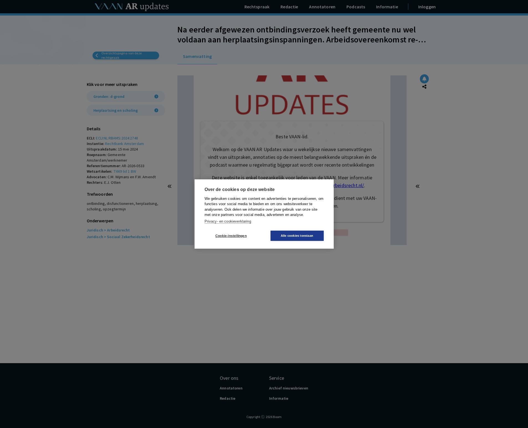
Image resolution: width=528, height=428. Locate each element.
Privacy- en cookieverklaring (228, 221)
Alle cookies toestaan (297, 235)
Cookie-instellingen (231, 236)
